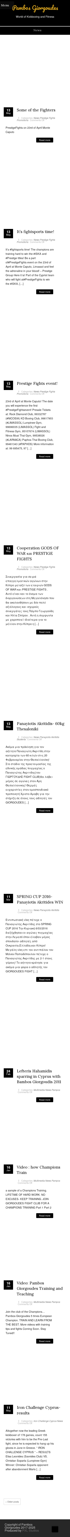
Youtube (58, 1525)
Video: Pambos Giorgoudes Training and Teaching (40, 1289)
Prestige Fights (47, 117)
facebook (8, 152)
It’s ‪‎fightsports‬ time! (35, 231)
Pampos (56, 1089)
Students (21, 739)
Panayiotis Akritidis (49, 737)
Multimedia (39, 1089)
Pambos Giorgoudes (35, 7)
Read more (44, 140)
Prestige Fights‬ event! (37, 383)
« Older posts (12, 1501)
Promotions (22, 120)
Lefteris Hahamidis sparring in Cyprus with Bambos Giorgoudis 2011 (39, 1076)
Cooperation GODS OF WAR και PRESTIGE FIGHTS (38, 553)
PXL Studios (30, 1530)
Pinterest (25, 152)
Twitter (14, 152)
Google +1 (19, 152)
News (36, 117)
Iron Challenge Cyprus (45, 1420)
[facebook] (52, 1525)
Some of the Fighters (36, 110)
